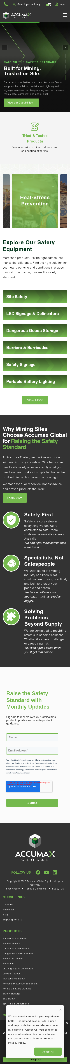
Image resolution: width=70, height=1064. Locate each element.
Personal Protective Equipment (20, 983)
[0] (49, 4)
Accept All (48, 1051)
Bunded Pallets (11, 943)
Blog (5, 914)
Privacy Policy (12, 888)
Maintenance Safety (14, 978)
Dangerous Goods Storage (18, 953)
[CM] (62, 888)
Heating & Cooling (13, 958)
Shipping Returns (12, 919)
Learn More (15, 498)
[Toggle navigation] (65, 15)
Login (62, 4)
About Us (8, 904)
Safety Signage (11, 993)
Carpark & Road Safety (16, 948)
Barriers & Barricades (15, 938)
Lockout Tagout (11, 973)
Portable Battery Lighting (17, 988)
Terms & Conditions (36, 888)
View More (35, 400)
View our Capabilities (20, 102)
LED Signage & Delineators (18, 968)
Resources (9, 909)
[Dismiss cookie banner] (60, 1010)
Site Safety (9, 998)
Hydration (8, 963)
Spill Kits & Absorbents (16, 1003)
